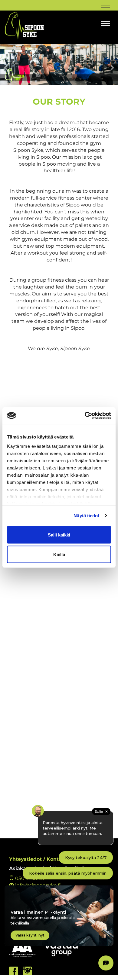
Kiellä (59, 554)
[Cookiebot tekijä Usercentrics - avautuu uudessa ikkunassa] (85, 416)
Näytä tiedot (86, 515)
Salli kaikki (59, 534)
